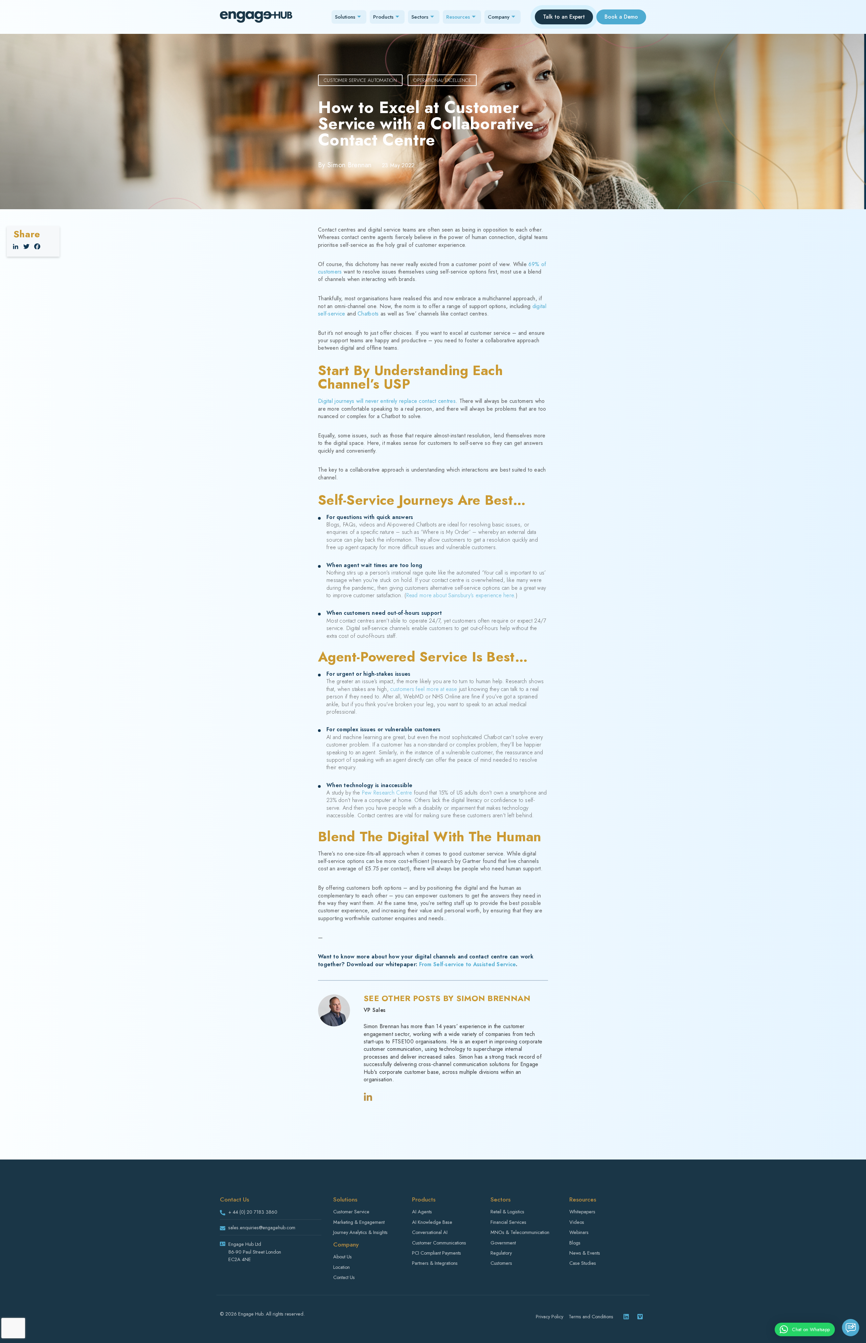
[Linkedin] (626, 1316)
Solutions (345, 17)
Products (383, 17)
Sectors (419, 17)
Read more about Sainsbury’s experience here (460, 595)
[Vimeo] (640, 1316)
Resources (458, 17)
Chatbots (368, 314)
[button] (805, 1329)
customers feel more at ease (423, 689)
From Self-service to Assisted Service (467, 964)
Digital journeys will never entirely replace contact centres (387, 401)
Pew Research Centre (387, 793)
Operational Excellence (442, 80)
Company (498, 17)
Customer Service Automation (360, 80)
